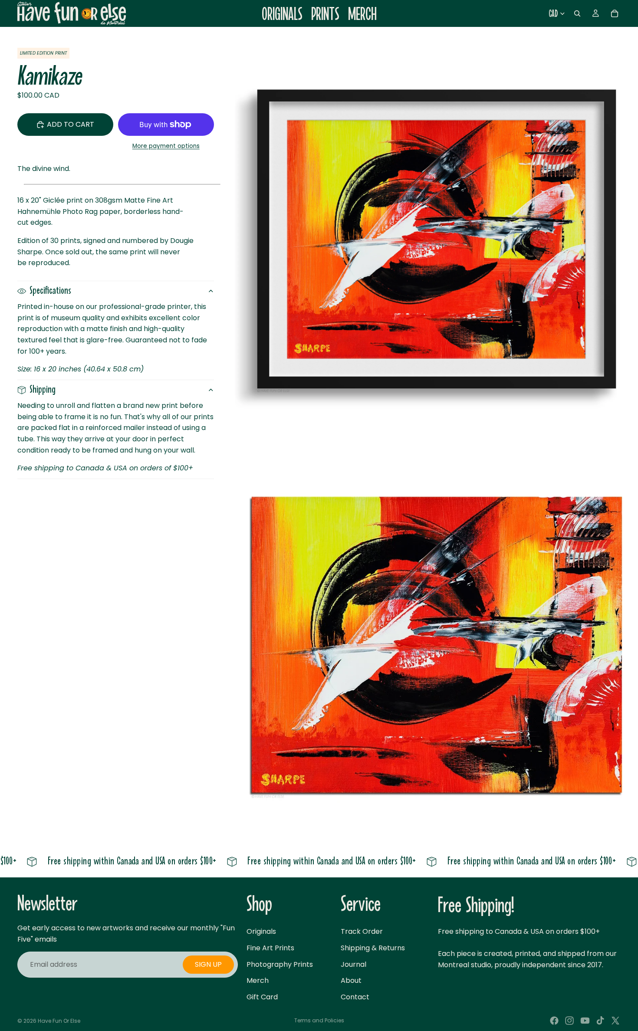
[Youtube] (585, 1020)
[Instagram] (569, 1020)
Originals (261, 931)
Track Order (362, 931)
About (351, 980)
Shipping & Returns (373, 948)
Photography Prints (280, 964)
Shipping (43, 389)
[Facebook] (554, 1020)
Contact (355, 997)
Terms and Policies (319, 1020)
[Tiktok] (600, 1020)
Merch (258, 980)
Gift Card (262, 997)
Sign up (208, 964)
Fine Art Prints (270, 948)
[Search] (577, 13)
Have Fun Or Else (59, 1020)
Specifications (50, 291)
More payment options (166, 146)
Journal (353, 964)
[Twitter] (615, 1020)
